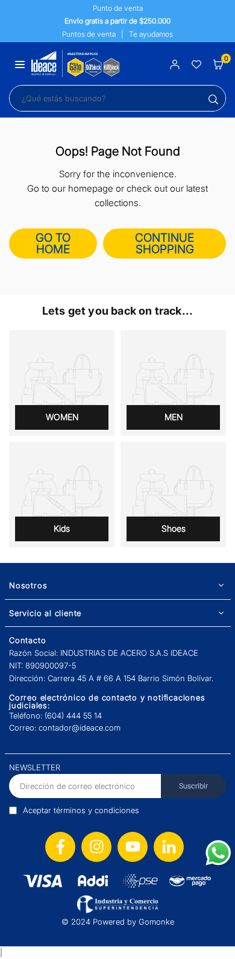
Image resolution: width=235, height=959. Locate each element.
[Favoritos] (196, 63)
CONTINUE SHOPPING (164, 243)
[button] (20, 63)
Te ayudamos (151, 34)
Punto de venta (118, 8)
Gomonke (156, 921)
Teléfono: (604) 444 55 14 (55, 715)
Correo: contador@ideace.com (65, 727)
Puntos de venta (89, 34)
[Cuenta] (175, 63)
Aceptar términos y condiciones (81, 810)
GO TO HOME (53, 243)
